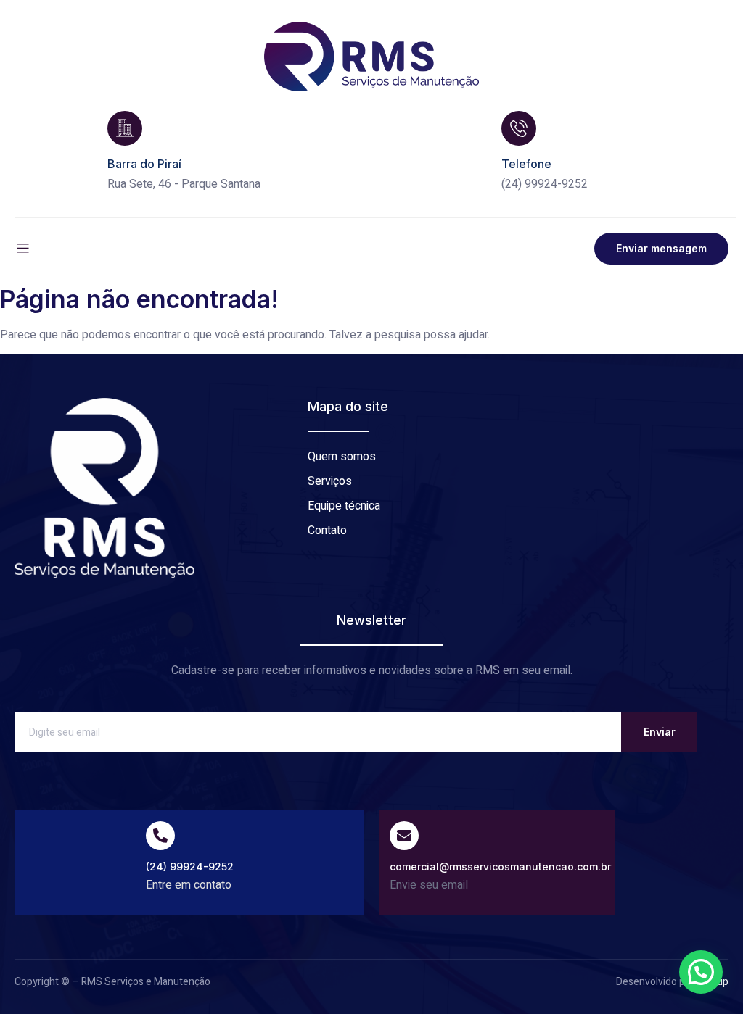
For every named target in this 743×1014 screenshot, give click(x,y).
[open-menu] (22, 249)
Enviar (660, 732)
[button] (701, 972)
